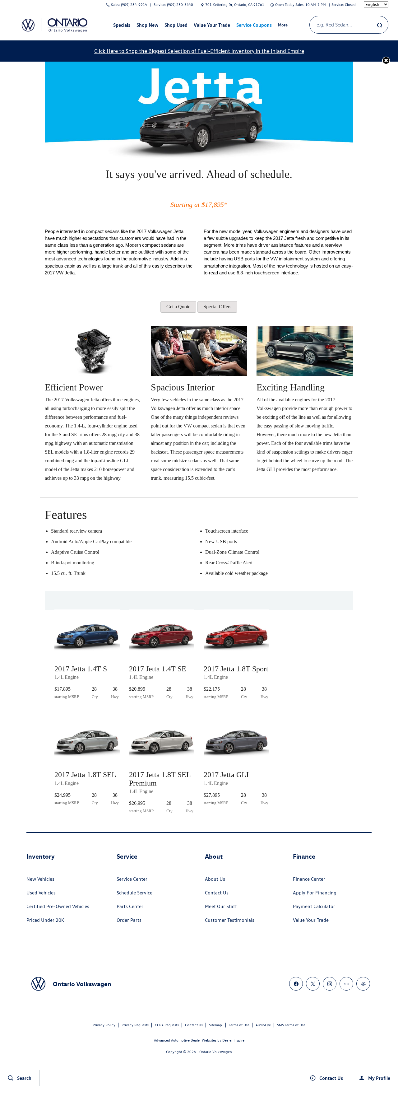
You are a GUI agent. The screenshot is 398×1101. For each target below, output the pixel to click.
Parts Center (130, 906)
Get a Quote (178, 306)
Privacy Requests (135, 1025)
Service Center (132, 879)
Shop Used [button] (175, 26)
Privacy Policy (104, 1025)
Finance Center (309, 879)
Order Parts (129, 920)
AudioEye (263, 1025)
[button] (386, 60)
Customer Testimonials (229, 920)
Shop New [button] (147, 26)
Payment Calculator (314, 906)
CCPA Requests (167, 1025)
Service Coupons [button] (254, 26)
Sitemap (215, 1025)
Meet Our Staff (221, 906)
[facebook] (296, 984)
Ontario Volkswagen (215, 1051)
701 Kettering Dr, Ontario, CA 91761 (234, 4)
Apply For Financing (314, 893)
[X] (313, 984)
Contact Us (217, 893)
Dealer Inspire (233, 1040)
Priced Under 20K (45, 920)
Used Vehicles (41, 893)
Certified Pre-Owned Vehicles (57, 906)
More (283, 26)
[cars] (346, 984)
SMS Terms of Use (291, 1025)
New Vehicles (40, 879)
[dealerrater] (363, 984)
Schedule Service (134, 893)
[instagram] (329, 984)
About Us (215, 879)
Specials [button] (121, 26)
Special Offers (217, 306)
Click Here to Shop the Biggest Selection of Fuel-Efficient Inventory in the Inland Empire (199, 51)
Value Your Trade (212, 25)
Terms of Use (239, 1025)
